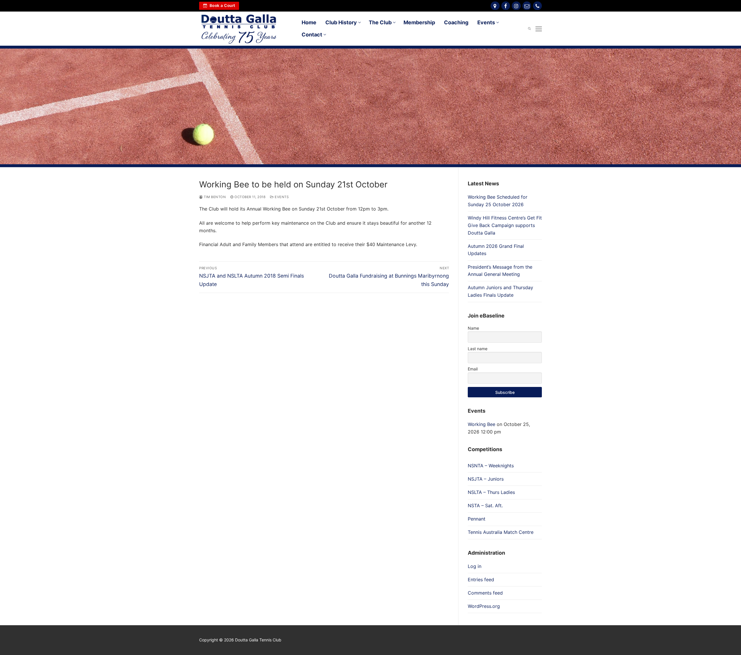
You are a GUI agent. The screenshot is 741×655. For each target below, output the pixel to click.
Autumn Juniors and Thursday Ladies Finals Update (500, 291)
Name (473, 328)
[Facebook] (505, 5)
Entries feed (481, 579)
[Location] (495, 5)
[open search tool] (529, 28)
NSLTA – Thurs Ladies (491, 492)
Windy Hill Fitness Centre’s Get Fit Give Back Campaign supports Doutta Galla (505, 225)
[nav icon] (538, 29)
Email (473, 368)
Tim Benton (214, 197)
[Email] (526, 5)
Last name (477, 348)
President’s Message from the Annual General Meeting (500, 270)
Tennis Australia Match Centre (500, 532)
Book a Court (221, 5)
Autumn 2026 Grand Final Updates (496, 250)
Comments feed (485, 593)
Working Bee (481, 424)
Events (281, 197)
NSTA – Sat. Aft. (485, 505)
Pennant (476, 519)
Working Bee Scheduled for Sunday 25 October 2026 (497, 200)
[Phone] (537, 5)
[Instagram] (516, 5)
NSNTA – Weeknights (491, 465)
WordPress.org (484, 606)
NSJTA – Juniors (486, 479)
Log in (474, 566)
